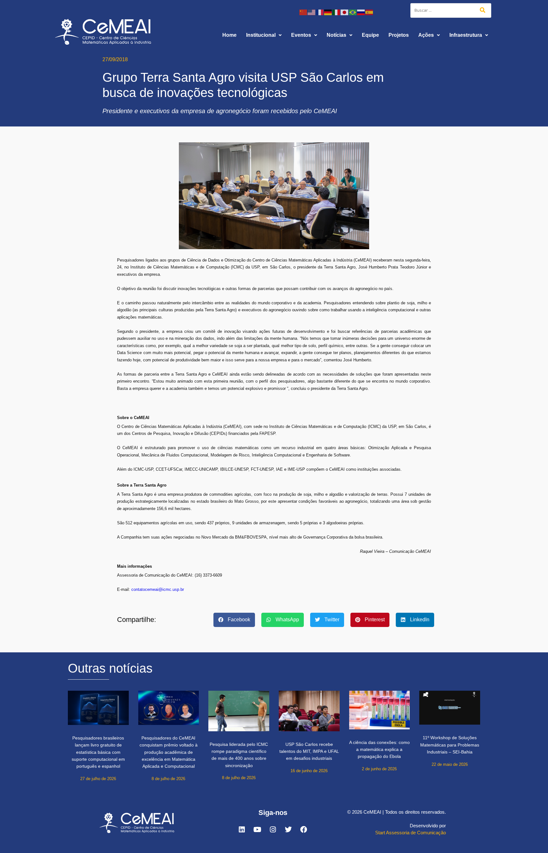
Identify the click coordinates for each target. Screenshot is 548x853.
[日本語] (345, 12)
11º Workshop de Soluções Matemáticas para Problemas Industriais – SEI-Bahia (449, 744)
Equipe (370, 35)
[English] (312, 12)
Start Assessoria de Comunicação (410, 832)
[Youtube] (257, 830)
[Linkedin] (242, 830)
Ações (426, 35)
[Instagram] (273, 830)
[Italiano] (336, 12)
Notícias (336, 35)
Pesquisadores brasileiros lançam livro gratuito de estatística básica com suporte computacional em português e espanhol (98, 752)
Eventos (301, 35)
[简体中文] (303, 12)
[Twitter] (288, 830)
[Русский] (361, 12)
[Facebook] (304, 830)
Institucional (261, 35)
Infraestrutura (465, 35)
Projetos (398, 35)
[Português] (353, 12)
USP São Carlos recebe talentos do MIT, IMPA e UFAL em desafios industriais (309, 751)
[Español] (369, 12)
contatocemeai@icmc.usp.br (157, 589)
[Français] (320, 12)
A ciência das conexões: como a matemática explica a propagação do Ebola (379, 749)
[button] (263, 35)
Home (229, 35)
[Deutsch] (328, 12)
